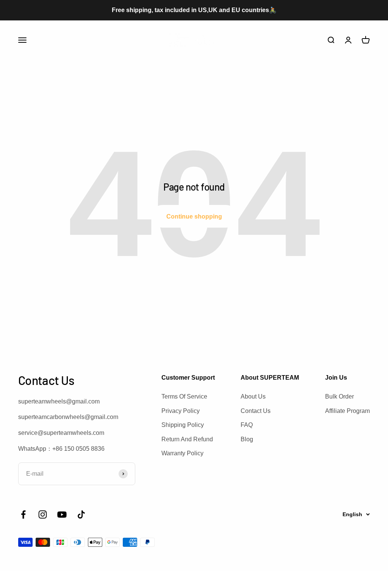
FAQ (247, 425)
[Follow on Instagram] (43, 514)
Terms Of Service (184, 396)
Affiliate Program (347, 411)
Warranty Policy (182, 453)
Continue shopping (194, 216)
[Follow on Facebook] (23, 514)
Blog (247, 439)
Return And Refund (187, 439)
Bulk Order (339, 396)
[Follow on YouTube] (62, 514)
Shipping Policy (182, 425)
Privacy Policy (180, 411)
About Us (253, 396)
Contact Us (256, 411)
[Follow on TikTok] (81, 514)
